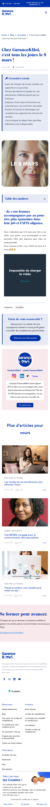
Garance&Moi (19, 67)
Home (4, 35)
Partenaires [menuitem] (6, 760)
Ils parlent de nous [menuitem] (9, 755)
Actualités (22, 35)
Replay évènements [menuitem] (9, 709)
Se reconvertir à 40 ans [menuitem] (11, 732)
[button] (46, 12)
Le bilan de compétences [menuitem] (35, 714)
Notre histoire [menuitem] (30, 709)
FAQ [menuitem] (3, 765)
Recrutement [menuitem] (7, 769)
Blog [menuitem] (4, 714)
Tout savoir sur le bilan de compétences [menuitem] (12, 720)
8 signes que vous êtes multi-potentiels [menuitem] (11, 737)
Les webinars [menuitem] (30, 725)
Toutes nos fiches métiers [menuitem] (12, 743)
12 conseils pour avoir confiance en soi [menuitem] (10, 726)
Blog (12, 35)
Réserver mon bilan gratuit (25, 338)
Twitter (35, 376)
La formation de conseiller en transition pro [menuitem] (35, 720)
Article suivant (25, 23)
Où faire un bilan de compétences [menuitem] (32, 731)
